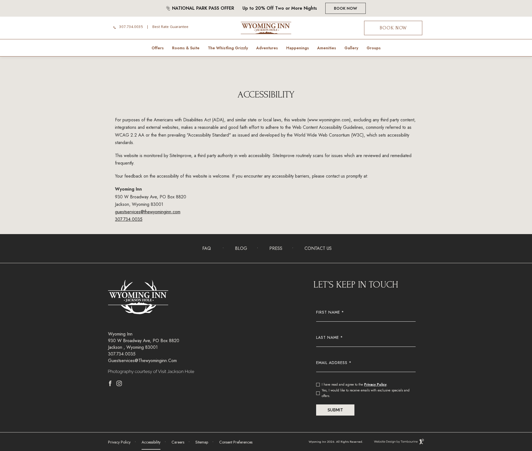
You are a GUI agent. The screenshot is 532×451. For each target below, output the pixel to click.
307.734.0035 (131, 27)
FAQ (206, 248)
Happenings (297, 48)
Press (275, 248)
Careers (178, 440)
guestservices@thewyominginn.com (147, 212)
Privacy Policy (375, 384)
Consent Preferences (235, 442)
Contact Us (318, 248)
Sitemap (201, 442)
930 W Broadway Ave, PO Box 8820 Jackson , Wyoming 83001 (143, 343)
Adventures (267, 48)
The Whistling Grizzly (228, 48)
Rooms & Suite (186, 48)
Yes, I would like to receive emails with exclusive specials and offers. (366, 393)
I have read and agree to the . (355, 384)
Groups (374, 48)
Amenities (326, 48)
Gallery (351, 48)
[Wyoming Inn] (266, 28)
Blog (241, 248)
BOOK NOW (393, 27)
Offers (158, 48)
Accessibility (151, 442)
